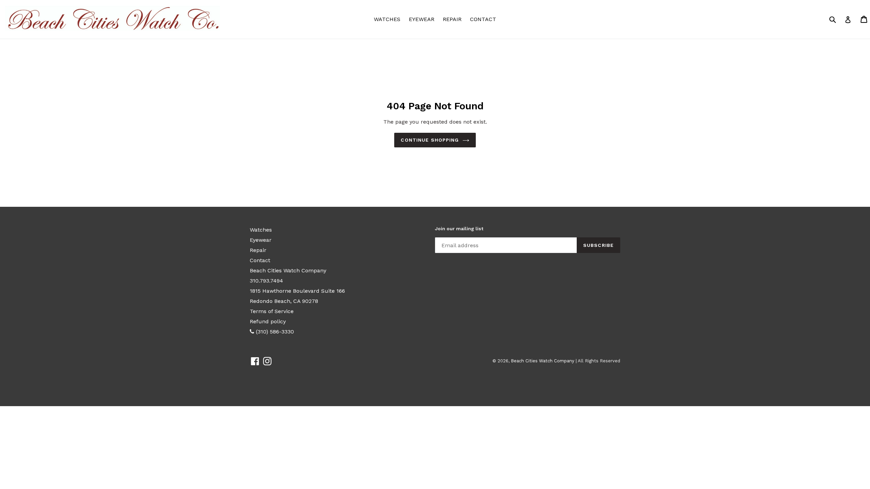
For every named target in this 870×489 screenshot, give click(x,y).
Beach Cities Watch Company (288, 270)
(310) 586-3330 (274, 331)
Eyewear (423, 19)
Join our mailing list (459, 228)
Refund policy (268, 321)
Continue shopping (430, 140)
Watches (389, 19)
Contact (483, 19)
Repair (452, 19)
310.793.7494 (266, 280)
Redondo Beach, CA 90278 (284, 301)
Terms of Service (272, 311)
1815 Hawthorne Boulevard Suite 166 (297, 291)
